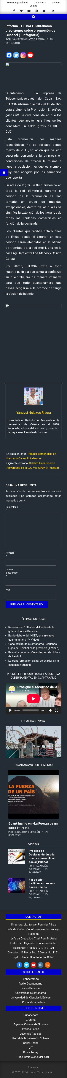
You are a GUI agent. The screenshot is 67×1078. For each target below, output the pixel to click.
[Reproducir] (10, 710)
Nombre (10, 554)
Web (8, 589)
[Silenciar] (50, 710)
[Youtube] (30, 55)
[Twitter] (16, 55)
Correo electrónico (10, 572)
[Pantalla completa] (56, 710)
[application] (33, 698)
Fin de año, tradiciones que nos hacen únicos (42, 883)
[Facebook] (9, 55)
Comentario (10, 509)
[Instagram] (23, 55)
